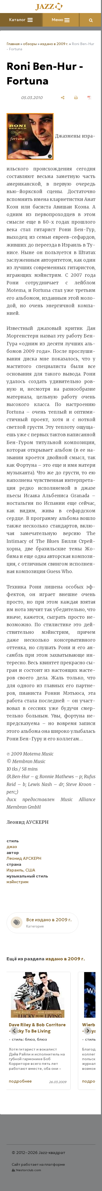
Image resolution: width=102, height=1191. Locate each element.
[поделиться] (59, 97)
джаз (12, 877)
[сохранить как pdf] (85, 97)
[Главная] (49, 7)
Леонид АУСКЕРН (24, 888)
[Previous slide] (14, 1061)
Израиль (15, 900)
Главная (13, 44)
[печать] (72, 97)
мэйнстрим (18, 912)
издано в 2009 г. (54, 44)
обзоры (30, 44)
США (30, 900)
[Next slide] (84, 1061)
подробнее (31, 1111)
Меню (56, 19)
